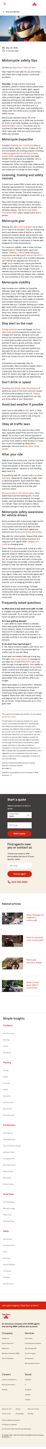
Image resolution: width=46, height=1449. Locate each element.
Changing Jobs (8, 1159)
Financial (6, 1083)
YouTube (27, 1399)
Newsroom (5, 1348)
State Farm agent (28, 662)
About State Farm (8, 1343)
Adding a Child (8, 1152)
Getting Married (9, 1139)
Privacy (18, 1409)
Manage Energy (9, 1208)
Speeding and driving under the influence (20, 388)
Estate (5, 1077)
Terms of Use (6, 1413)
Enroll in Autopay (30, 1353)
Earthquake (7, 1239)
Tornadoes (7, 1271)
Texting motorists (9, 329)
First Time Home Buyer (12, 1146)
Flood (5, 1252)
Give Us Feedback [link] (8, 1358)
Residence (7, 1053)
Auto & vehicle (8, 1033)
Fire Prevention (9, 1245)
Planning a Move (9, 1165)
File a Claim (28, 1338)
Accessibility (20, 1413)
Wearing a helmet (17, 253)
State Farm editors (10, 717)
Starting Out (8, 1133)
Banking (6, 1040)
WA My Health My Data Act (11, 1420)
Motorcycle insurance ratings (34, 961)
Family (5, 1046)
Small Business (8, 1115)
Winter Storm (8, 1284)
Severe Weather (9, 1265)
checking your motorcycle (21, 145)
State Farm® (24, 68)
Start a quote (19, 834)
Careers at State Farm (9, 1379)
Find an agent (20, 874)
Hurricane (7, 1258)
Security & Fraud (33, 1409)
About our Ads (7, 1409)
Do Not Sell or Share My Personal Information (16, 1429)
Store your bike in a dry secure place (18, 493)
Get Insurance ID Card (32, 1363)
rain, (27, 410)
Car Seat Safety (9, 1202)
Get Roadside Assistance (33, 1343)
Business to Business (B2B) (10, 1353)
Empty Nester (8, 1184)
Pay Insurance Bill (30, 1348)
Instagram (28, 1389)
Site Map (30, 1413)
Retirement (7, 1109)
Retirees (4, 1389)
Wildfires (6, 1277)
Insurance (7, 1096)
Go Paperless (29, 1358)
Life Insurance (8, 1102)
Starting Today (8, 1221)
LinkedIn (27, 1394)
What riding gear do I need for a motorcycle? (35, 917)
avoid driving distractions (31, 532)
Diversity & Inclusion (8, 1384)
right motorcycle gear (22, 227)
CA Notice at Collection (9, 1424)
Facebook (28, 1379)
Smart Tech (7, 1215)
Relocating (7, 1178)
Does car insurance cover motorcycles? (35, 938)
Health (5, 1090)
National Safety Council (12, 126)
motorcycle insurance (19, 659)
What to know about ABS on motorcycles (32, 985)
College (6, 1070)
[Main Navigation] (5, 4)
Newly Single (8, 1171)
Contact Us (5, 1338)
